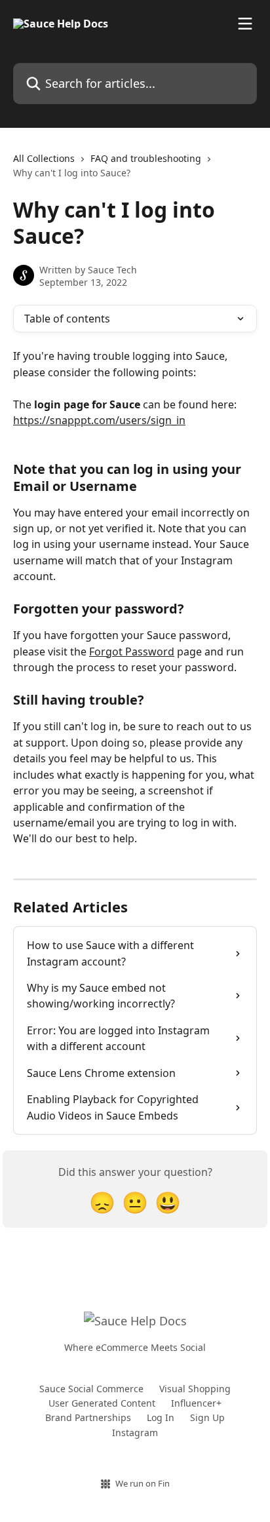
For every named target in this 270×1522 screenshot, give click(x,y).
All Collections (44, 158)
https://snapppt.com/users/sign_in (99, 420)
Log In (160, 1417)
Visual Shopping (195, 1388)
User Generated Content (101, 1403)
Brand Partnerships (88, 1417)
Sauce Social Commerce (91, 1388)
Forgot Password (131, 651)
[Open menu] (245, 23)
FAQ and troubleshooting (145, 158)
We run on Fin (142, 1483)
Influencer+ (196, 1403)
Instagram (135, 1432)
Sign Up (207, 1417)
